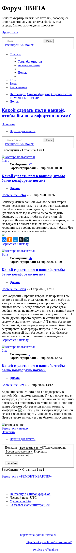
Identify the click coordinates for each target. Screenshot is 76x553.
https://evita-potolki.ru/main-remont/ (49, 542)
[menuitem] (30, 61)
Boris (5, 254)
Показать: (12, 447)
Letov (5, 160)
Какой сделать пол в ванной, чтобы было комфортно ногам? (36, 112)
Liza (4, 350)
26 (30, 258)
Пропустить (10, 32)
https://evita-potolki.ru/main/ (38, 535)
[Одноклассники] (9, 239)
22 (30, 164)
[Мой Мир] (15, 239)
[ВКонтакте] (4, 239)
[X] (21, 239)
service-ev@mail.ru (45, 549)
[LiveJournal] (26, 239)
